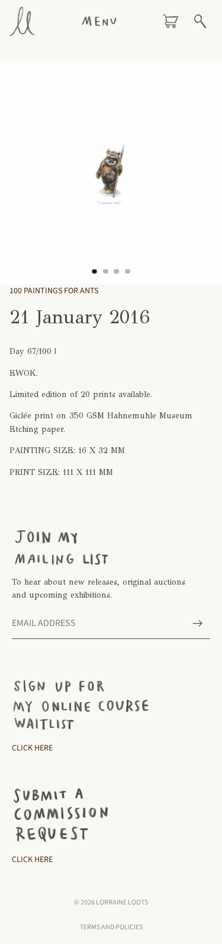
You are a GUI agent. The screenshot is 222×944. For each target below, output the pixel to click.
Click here (32, 860)
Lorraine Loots (122, 902)
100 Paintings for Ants (53, 291)
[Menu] (99, 21)
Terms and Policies (111, 927)
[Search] (200, 21)
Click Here (32, 748)
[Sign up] (197, 623)
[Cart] (170, 21)
